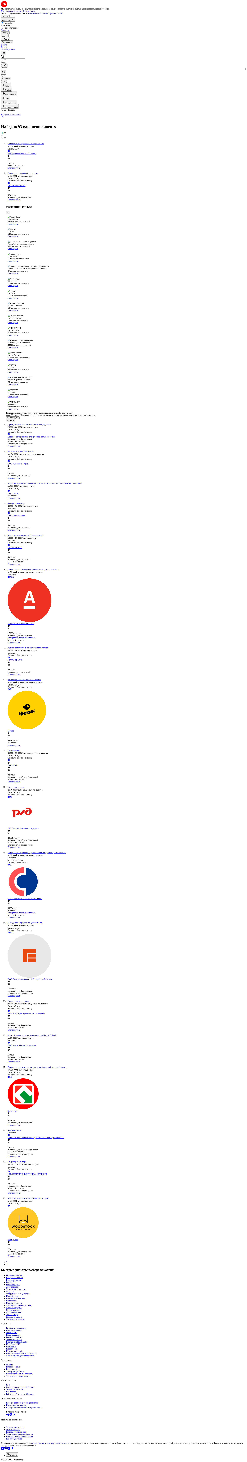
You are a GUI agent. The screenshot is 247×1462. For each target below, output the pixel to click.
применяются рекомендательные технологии (52, 1443)
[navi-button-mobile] (3, 53)
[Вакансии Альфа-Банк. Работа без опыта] (126, 600)
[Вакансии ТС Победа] (126, 1094)
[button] (4, 45)
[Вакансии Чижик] (126, 710)
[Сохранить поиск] (3, 72)
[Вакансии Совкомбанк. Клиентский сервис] (126, 881)
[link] (5, 38)
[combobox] (13, 59)
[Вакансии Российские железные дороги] (126, 812)
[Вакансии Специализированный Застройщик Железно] (126, 956)
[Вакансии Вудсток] (126, 1223)
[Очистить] (4, 66)
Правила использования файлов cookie (45, 13)
